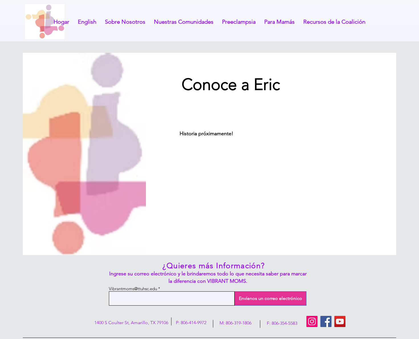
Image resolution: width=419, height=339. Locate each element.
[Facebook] (325, 321)
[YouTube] (339, 321)
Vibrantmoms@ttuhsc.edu (133, 288)
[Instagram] (312, 321)
